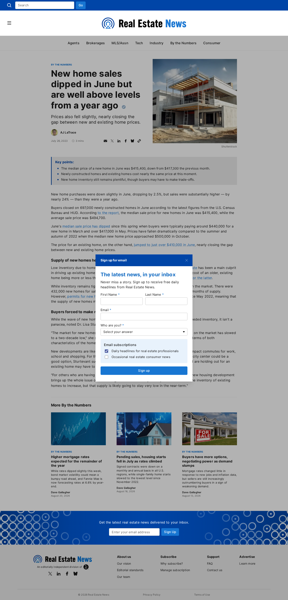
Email (105, 309)
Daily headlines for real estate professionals (145, 351)
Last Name (153, 294)
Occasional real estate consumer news (141, 357)
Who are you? (111, 325)
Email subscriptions (120, 344)
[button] (81, 5)
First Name (109, 294)
